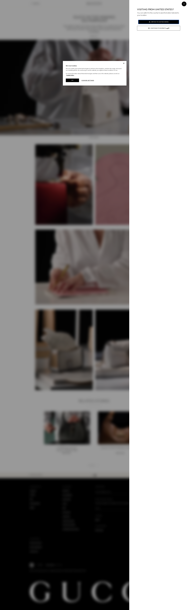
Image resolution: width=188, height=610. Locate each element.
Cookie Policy (70, 75)
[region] (95, 73)
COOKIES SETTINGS (87, 80)
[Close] (184, 4)
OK (72, 80)
